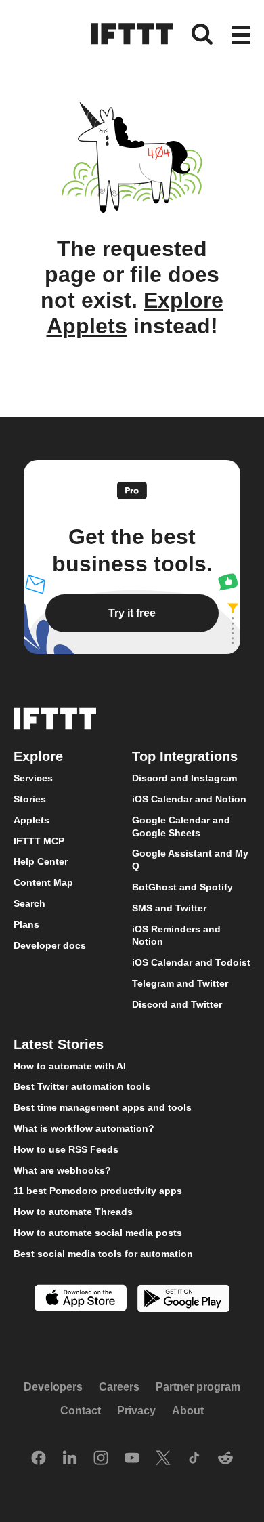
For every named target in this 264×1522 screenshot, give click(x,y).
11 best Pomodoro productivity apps (98, 1190)
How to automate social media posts (98, 1232)
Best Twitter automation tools (82, 1086)
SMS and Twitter (169, 908)
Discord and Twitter (177, 1004)
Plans (26, 924)
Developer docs (50, 945)
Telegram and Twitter (180, 983)
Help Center (41, 862)
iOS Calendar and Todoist (191, 962)
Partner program (198, 1387)
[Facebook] (38, 1459)
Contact (80, 1411)
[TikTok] (194, 1459)
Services (33, 778)
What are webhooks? (62, 1170)
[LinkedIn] (69, 1459)
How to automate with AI (70, 1066)
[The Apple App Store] (81, 1299)
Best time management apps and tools (103, 1107)
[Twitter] (163, 1459)
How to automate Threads (73, 1211)
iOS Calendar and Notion (189, 799)
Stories (30, 799)
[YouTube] (132, 1459)
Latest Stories (59, 1044)
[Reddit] (225, 1459)
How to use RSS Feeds (66, 1149)
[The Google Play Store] (183, 1300)
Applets (31, 820)
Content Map (43, 882)
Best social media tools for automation (103, 1253)
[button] (241, 36)
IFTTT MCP (39, 841)
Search (29, 903)
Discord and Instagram (184, 778)
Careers (119, 1387)
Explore (38, 756)
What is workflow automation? (84, 1128)
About (188, 1411)
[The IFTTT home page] (132, 34)
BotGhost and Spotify (182, 887)
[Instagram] (100, 1459)
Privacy (136, 1411)
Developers (53, 1387)
